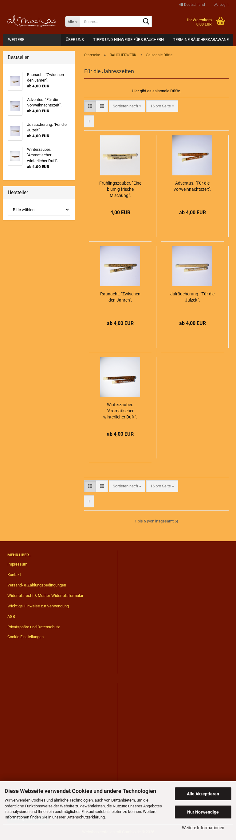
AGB (11, 616)
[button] (192, 4)
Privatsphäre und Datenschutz (33, 627)
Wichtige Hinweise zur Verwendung (38, 606)
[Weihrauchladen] (31, 21)
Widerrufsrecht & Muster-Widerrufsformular (45, 595)
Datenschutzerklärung (85, 817)
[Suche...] (146, 21)
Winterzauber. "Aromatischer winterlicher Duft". (120, 410)
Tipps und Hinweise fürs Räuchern (128, 39)
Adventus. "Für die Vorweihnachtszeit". (192, 186)
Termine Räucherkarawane (201, 39)
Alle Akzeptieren (203, 793)
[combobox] (127, 106)
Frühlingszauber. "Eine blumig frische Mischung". (120, 189)
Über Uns (75, 39)
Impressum (17, 564)
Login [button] (223, 4)
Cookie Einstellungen (25, 636)
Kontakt (14, 574)
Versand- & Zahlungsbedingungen (36, 585)
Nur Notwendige (203, 812)
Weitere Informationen (203, 827)
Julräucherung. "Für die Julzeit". (192, 296)
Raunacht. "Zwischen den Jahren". (120, 296)
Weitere (16, 39)
